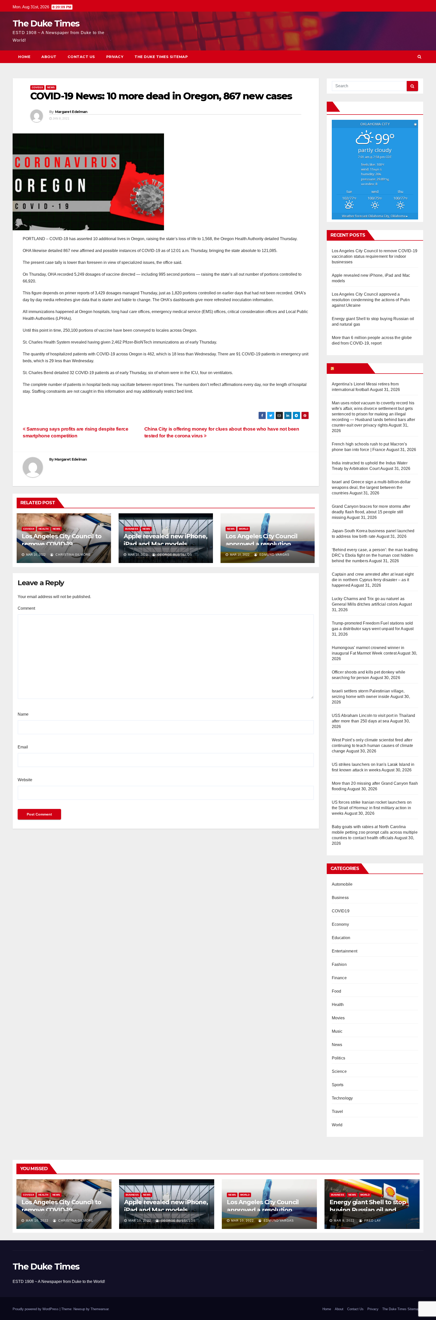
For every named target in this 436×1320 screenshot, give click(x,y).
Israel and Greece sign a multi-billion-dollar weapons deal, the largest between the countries (371, 487)
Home (24, 56)
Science (339, 1071)
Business (131, 528)
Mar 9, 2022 (344, 1220)
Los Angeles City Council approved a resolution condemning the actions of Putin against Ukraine (371, 299)
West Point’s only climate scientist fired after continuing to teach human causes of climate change (372, 745)
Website (25, 780)
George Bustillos (174, 554)
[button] (419, 56)
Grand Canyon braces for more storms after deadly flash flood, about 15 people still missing (371, 512)
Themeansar (99, 1309)
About (49, 56)
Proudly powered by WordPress (36, 1309)
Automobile (342, 884)
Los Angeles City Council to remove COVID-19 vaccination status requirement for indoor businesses (375, 256)
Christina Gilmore (72, 554)
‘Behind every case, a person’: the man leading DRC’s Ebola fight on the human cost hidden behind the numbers (375, 555)
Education (341, 938)
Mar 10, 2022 (37, 1220)
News (51, 87)
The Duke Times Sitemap (161, 56)
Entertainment (345, 951)
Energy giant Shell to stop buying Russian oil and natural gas (368, 1209)
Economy (340, 924)
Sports (338, 1085)
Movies (338, 1018)
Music (337, 1031)
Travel (337, 1111)
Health (43, 528)
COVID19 (37, 87)
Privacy (115, 56)
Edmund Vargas (273, 554)
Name (23, 714)
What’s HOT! (350, 368)
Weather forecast (375, 216)
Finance (339, 978)
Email (23, 747)
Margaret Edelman (71, 111)
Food (336, 991)
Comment (26, 608)
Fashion (339, 964)
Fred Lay (372, 1220)
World (243, 528)
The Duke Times (46, 23)
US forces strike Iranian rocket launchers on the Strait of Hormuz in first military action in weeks (372, 808)
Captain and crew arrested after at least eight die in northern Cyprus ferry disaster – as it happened (373, 579)
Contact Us (81, 56)
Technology (342, 1098)
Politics (338, 1058)
